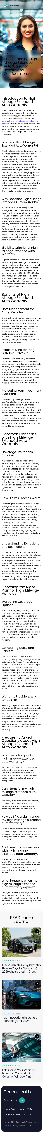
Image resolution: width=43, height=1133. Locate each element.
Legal (29, 1126)
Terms (22, 1126)
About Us (7, 1126)
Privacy (15, 1126)
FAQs (29, 1109)
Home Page (10, 1109)
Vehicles (8, 53)
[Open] (36, 5)
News (21, 1109)
